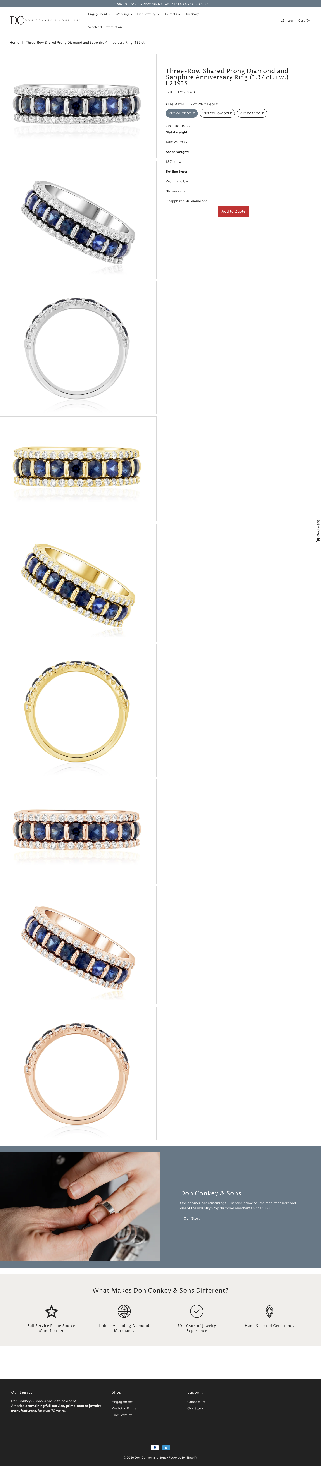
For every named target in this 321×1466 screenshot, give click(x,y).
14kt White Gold (181, 113)
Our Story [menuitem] (192, 14)
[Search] (282, 20)
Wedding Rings (124, 1408)
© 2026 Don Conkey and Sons (145, 1457)
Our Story (195, 1408)
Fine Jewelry (146, 14)
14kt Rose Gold (252, 113)
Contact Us (196, 1402)
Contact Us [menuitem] (172, 14)
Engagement (98, 14)
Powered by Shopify (183, 1457)
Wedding (122, 14)
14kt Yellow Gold (217, 113)
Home (14, 42)
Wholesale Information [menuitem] (105, 27)
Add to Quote (233, 211)
